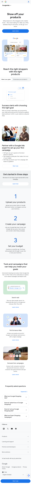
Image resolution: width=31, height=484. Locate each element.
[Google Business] (5, 2)
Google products (16, 467)
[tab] (6, 79)
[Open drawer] (2, 2)
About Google (6, 467)
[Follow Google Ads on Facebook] (16, 428)
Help (5, 472)
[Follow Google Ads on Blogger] (3, 428)
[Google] (4, 464)
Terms (3, 468)
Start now (15, 481)
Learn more (15, 307)
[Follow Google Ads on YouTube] (12, 428)
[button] (15, 397)
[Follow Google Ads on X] (8, 428)
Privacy (25, 467)
